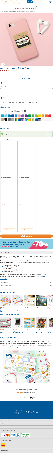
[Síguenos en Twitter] (34, 412)
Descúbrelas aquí (40, 276)
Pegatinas (6, 11)
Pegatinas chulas (12, 11)
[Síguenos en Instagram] (28, 412)
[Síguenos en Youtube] (37, 412)
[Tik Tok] (31, 412)
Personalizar (9, 229)
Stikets (1, 11)
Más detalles (3, 279)
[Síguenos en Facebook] (26, 412)
